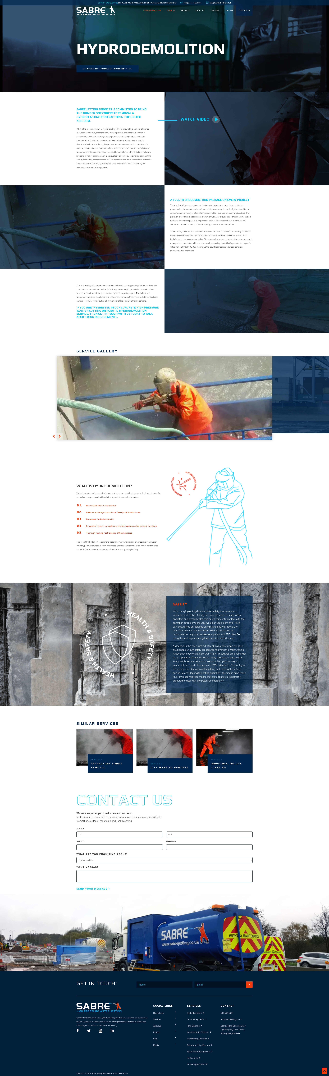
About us (199, 10)
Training (214, 10)
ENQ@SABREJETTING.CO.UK (220, 3)
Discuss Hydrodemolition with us (107, 68)
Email (80, 841)
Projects (185, 10)
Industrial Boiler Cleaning (198, 1032)
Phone (171, 841)
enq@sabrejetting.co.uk (231, 1019)
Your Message (87, 867)
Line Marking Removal (197, 1038)
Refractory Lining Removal (198, 1045)
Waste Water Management (198, 1051)
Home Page (158, 1012)
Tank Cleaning (193, 1025)
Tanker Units (192, 1057)
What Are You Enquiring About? (102, 854)
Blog (155, 1038)
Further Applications (196, 1064)
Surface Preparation (195, 1019)
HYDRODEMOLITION (152, 10)
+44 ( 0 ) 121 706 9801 (193, 3)
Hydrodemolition (194, 1012)
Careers (229, 10)
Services (171, 10)
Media (156, 1045)
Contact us (244, 10)
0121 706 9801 (227, 1012)
